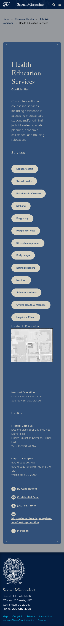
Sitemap (42, 620)
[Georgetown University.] (6, 4)
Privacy (31, 616)
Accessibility (45, 616)
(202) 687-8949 (26, 505)
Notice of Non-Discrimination (18, 620)
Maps (6, 616)
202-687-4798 (21, 609)
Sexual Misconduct (30, 5)
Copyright (17, 616)
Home (6, 19)
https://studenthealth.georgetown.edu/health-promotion (31, 520)
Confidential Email (28, 497)
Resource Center (24, 19)
